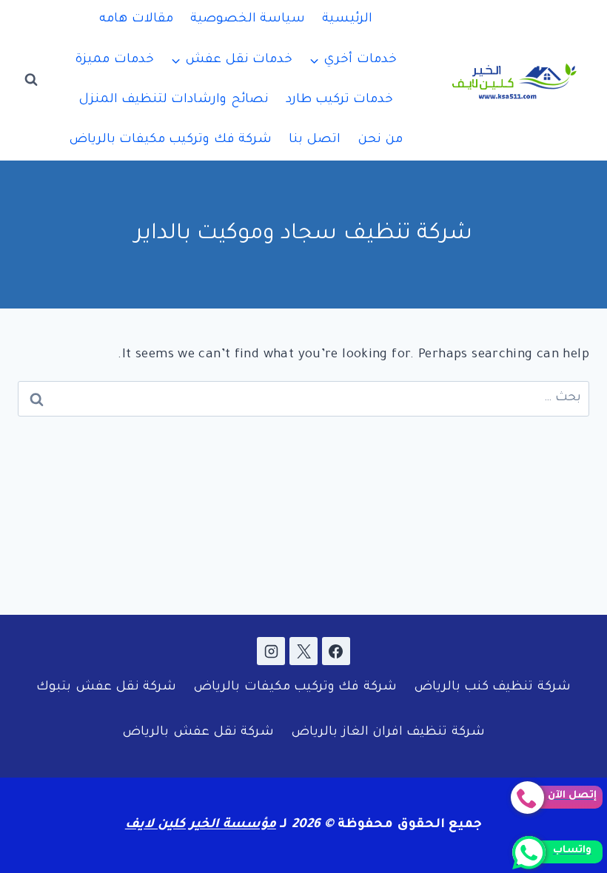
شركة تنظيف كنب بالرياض (492, 688)
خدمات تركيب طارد (340, 100)
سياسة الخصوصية (247, 20)
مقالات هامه (135, 20)
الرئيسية (347, 20)
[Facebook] (336, 651)
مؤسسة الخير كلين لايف (200, 825)
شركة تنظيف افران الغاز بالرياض (388, 733)
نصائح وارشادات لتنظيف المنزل (173, 100)
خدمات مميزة (114, 60)
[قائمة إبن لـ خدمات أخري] (353, 60)
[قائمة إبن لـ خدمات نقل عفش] (231, 60)
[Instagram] (271, 651)
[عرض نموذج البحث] (31, 80)
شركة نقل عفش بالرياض (198, 733)
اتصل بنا (315, 140)
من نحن (380, 140)
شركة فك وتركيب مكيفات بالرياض (170, 140)
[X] (303, 651)
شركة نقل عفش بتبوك (106, 688)
